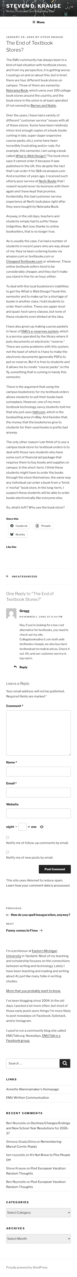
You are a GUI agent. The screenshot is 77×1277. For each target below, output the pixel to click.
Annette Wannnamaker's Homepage (32, 1089)
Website (12, 804)
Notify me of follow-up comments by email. (37, 843)
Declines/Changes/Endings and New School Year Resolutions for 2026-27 (38, 1128)
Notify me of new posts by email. (29, 857)
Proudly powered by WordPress (26, 1267)
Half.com (38, 412)
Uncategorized (25, 576)
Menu (41, 22)
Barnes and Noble (43, 105)
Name (11, 762)
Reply (24, 667)
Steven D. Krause (33, 6)
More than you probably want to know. (33, 991)
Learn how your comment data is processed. (38, 885)
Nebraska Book (17, 90)
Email (11, 783)
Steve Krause (51, 37)
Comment (14, 706)
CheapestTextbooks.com (24, 261)
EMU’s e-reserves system (40, 331)
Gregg (24, 611)
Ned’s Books (47, 181)
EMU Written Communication (27, 1097)
